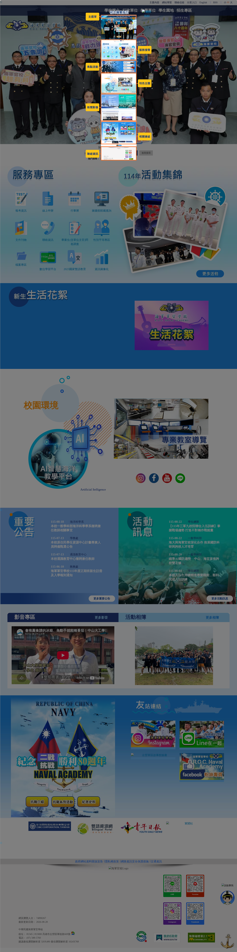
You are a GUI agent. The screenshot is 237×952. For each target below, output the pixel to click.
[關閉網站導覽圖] (147, 15)
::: (1, 509)
